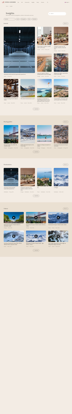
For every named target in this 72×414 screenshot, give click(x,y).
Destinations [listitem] (34, 19)
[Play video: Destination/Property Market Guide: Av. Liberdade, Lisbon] (14, 218)
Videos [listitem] (29, 19)
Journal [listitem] (18, 19)
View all (65, 23)
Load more (36, 151)
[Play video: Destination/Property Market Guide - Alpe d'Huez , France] (36, 237)
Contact (42, 2)
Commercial (27, 2)
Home (7, 6)
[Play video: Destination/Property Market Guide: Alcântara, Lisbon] (36, 218)
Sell (22, 2)
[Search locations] (47, 2)
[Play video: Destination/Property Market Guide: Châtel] (58, 218)
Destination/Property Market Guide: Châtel (57, 224)
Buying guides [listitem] (23, 19)
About (38, 2)
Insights (33, 2)
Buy (18, 2)
